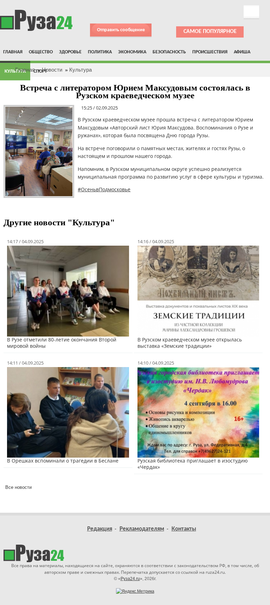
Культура (80, 70)
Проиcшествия (209, 52)
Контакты (184, 529)
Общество (41, 52)
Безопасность (169, 52)
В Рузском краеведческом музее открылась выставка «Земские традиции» (189, 342)
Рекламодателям (142, 529)
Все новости (18, 487)
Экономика (132, 52)
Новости (52, 70)
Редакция (99, 529)
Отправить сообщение (121, 30)
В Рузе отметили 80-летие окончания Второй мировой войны (61, 342)
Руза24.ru (130, 578)
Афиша (242, 52)
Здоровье (70, 52)
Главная (12, 52)
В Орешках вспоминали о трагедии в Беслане (62, 460)
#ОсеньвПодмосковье (104, 189)
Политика (100, 52)
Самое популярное (210, 31)
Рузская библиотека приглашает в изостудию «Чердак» (192, 463)
